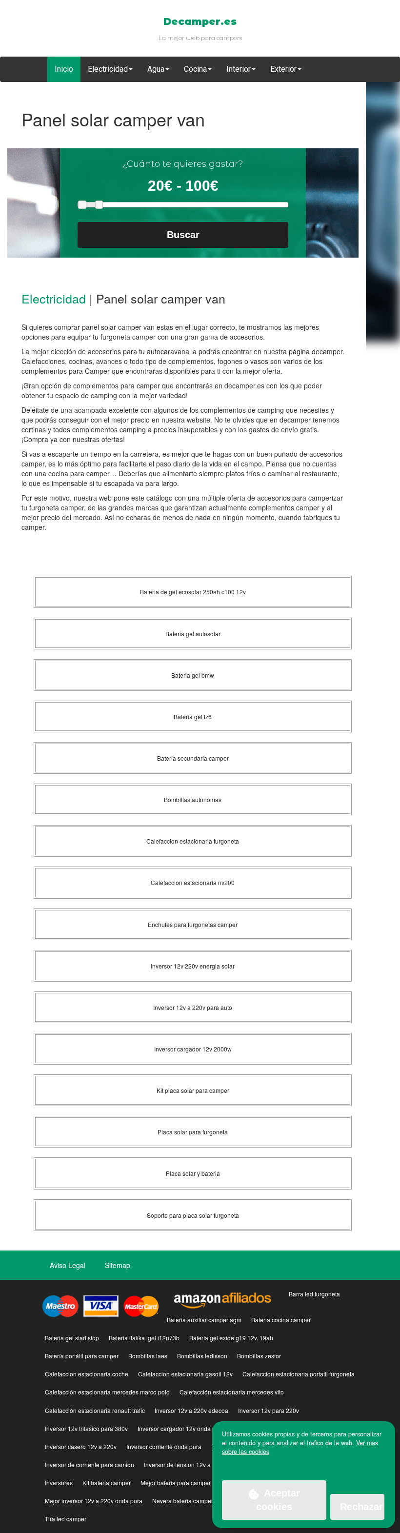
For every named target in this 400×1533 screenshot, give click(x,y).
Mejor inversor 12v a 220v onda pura (93, 1500)
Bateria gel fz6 (193, 716)
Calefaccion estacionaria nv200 (193, 882)
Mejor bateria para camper (175, 1482)
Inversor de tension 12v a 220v (184, 1464)
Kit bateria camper (106, 1482)
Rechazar (361, 1506)
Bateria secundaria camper (193, 758)
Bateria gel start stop (72, 1337)
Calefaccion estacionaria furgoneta (192, 841)
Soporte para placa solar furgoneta (193, 1215)
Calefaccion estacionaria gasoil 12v (185, 1374)
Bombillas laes (147, 1355)
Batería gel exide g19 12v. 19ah (231, 1337)
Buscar (183, 234)
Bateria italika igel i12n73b (144, 1337)
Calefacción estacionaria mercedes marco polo (107, 1392)
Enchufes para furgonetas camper (193, 924)
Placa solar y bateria (193, 1173)
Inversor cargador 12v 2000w (193, 1049)
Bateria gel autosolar (192, 633)
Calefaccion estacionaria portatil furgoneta (298, 1374)
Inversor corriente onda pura (163, 1446)
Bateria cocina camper (281, 1319)
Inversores (59, 1482)
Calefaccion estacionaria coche (86, 1374)
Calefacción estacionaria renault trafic (95, 1410)
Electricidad (53, 298)
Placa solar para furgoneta (193, 1132)
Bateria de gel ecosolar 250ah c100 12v (193, 591)
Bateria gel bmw (192, 675)
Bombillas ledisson (202, 1355)
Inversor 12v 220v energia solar (193, 966)
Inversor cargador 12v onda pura (181, 1428)
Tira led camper (65, 1518)
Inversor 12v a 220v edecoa (191, 1410)
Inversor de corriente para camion (89, 1464)
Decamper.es (200, 21)
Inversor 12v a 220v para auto (192, 1007)
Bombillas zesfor (259, 1355)
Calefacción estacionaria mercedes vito (232, 1392)
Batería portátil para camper (82, 1355)
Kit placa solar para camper (193, 1090)
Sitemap (117, 1265)
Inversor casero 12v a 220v (81, 1446)
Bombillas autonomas (192, 799)
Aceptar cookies (278, 1500)
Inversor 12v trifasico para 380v (86, 1428)
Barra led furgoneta (314, 1294)
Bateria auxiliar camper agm (204, 1319)
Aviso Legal (67, 1265)
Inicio (64, 69)
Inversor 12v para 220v (268, 1410)
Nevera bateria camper (182, 1500)
